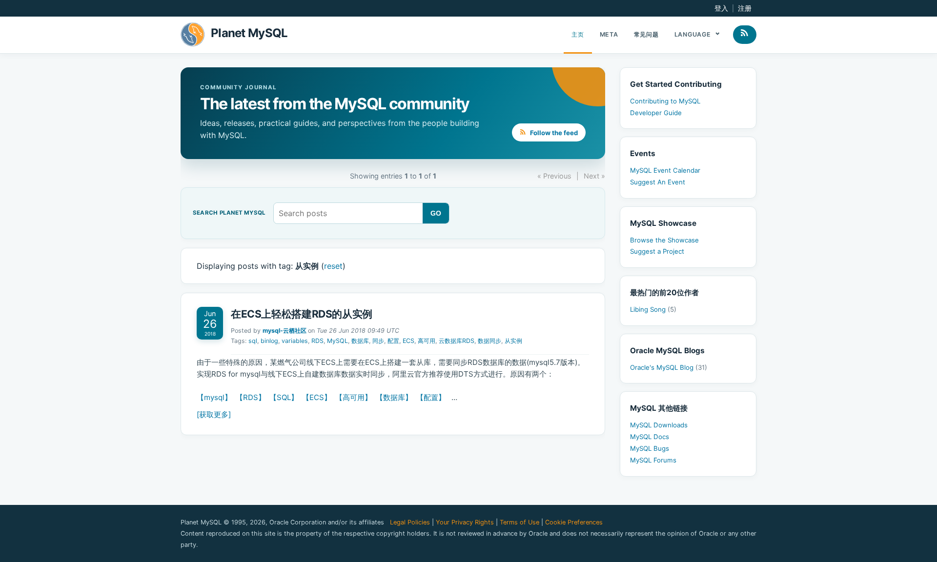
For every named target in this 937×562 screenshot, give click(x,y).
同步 (378, 340)
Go (436, 213)
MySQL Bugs (649, 448)
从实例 (513, 340)
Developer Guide (656, 113)
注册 (745, 8)
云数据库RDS (456, 340)
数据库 (360, 340)
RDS (317, 340)
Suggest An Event (657, 182)
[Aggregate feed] (744, 34)
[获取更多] (214, 414)
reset (333, 266)
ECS (408, 340)
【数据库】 (394, 397)
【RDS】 (250, 397)
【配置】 (431, 397)
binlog (269, 340)
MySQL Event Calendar (665, 170)
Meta (609, 34)
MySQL (337, 340)
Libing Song (653, 309)
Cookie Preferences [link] (574, 522)
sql (252, 340)
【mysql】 (214, 397)
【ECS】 (316, 397)
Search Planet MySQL (229, 213)
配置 (393, 340)
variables (295, 340)
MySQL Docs (649, 437)
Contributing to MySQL (665, 101)
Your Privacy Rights (465, 522)
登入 (721, 8)
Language (693, 34)
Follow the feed (553, 133)
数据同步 (489, 340)
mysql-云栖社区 (284, 330)
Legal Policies (410, 522)
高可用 (426, 340)
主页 (577, 34)
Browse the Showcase (664, 240)
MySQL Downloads (659, 425)
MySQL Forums (653, 460)
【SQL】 (283, 397)
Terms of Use (519, 522)
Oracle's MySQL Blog (668, 367)
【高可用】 (353, 397)
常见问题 (646, 34)
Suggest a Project (657, 251)
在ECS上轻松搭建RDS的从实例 (301, 314)
